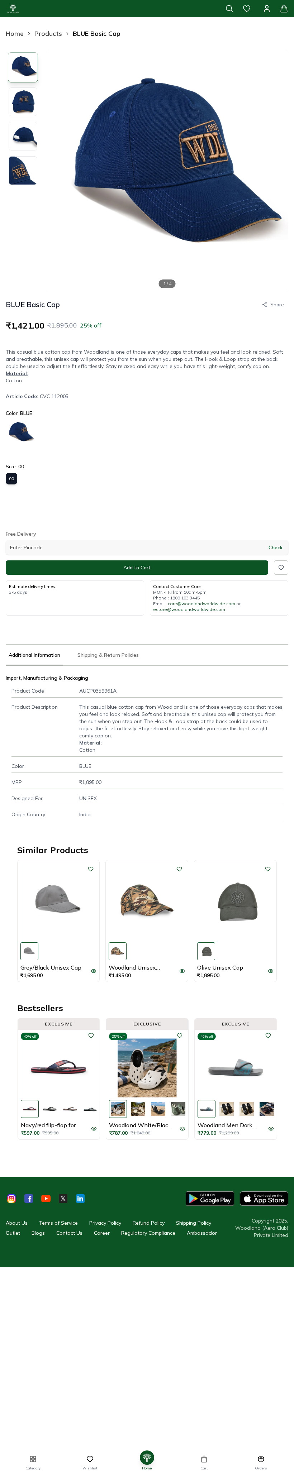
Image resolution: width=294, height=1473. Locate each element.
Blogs (38, 1233)
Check (276, 547)
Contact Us (69, 1233)
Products (48, 33)
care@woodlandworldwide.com (201, 603)
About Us (17, 1223)
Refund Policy (149, 1223)
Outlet (13, 1233)
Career (102, 1233)
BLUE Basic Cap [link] (96, 33)
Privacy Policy (105, 1223)
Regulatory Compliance (148, 1233)
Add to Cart (137, 567)
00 (11, 478)
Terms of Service (58, 1223)
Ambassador (202, 1233)
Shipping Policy (193, 1223)
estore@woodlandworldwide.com (189, 609)
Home (15, 33)
